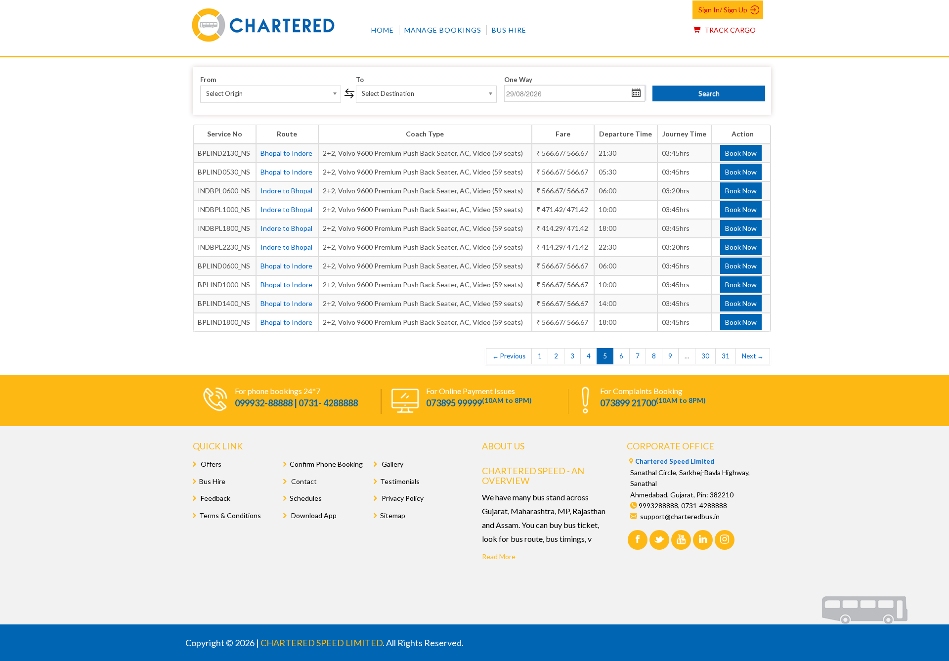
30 (705, 356)
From (208, 80)
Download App (313, 515)
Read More (499, 556)
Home (382, 30)
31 (726, 356)
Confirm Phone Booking (326, 464)
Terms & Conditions (230, 515)
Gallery (391, 464)
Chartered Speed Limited (674, 461)
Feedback (214, 498)
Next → (753, 356)
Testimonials (400, 481)
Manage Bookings (442, 30)
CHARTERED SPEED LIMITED (321, 642)
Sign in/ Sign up (722, 9)
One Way (518, 80)
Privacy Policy (402, 498)
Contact (303, 481)
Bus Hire (509, 30)
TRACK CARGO (729, 30)
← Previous (508, 356)
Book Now (741, 153)
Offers (210, 464)
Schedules (306, 498)
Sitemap (392, 515)
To (360, 80)
